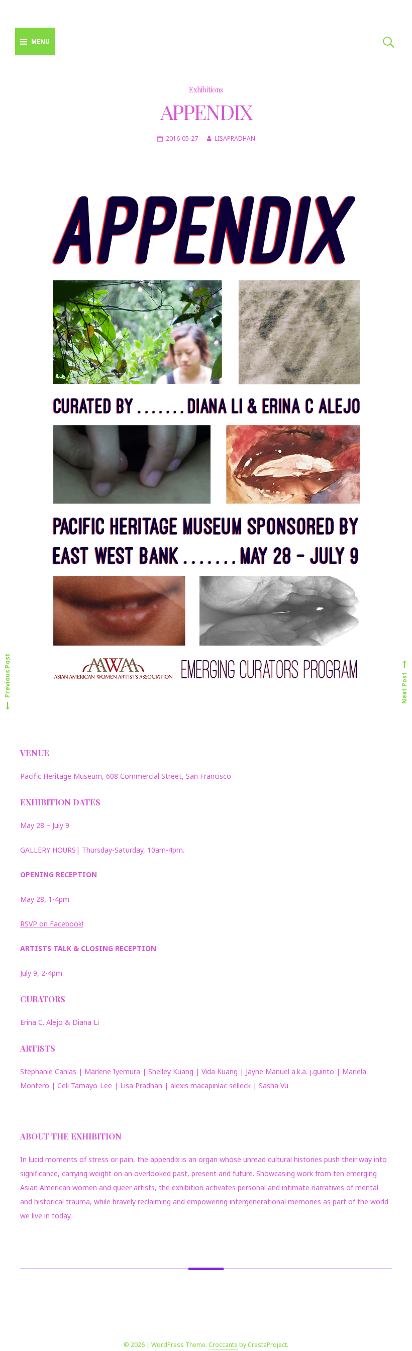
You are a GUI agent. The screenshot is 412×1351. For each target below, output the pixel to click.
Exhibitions (206, 89)
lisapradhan (235, 138)
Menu (40, 41)
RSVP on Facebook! (51, 923)
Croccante (223, 1344)
